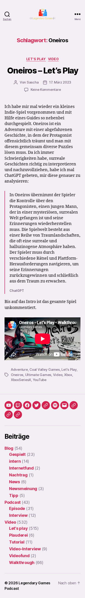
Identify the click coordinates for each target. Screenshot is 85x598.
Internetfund (21, 468)
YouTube (39, 380)
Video (53, 59)
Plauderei (18, 535)
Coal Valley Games (44, 369)
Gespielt (17, 454)
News (14, 481)
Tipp (13, 495)
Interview (18, 515)
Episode (17, 508)
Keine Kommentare (46, 89)
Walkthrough (21, 562)
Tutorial (16, 542)
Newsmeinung (23, 488)
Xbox (68, 375)
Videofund (19, 555)
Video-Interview (25, 548)
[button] (74, 405)
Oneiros (17, 375)
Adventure (19, 369)
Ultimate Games (38, 375)
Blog (9, 448)
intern (15, 461)
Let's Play (68, 369)
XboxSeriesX (21, 380)
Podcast (13, 502)
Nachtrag (18, 475)
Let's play (36, 59)
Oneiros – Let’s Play (42, 70)
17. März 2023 (60, 82)
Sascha (33, 82)
